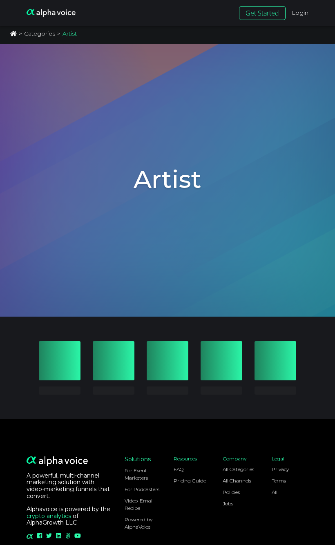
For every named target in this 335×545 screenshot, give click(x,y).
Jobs (228, 503)
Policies (231, 492)
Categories (39, 33)
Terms (279, 481)
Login (300, 12)
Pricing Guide (190, 481)
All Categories (238, 469)
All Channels (237, 481)
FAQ (178, 469)
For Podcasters (142, 489)
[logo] (51, 13)
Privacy (280, 469)
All (274, 492)
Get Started (262, 13)
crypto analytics (49, 516)
